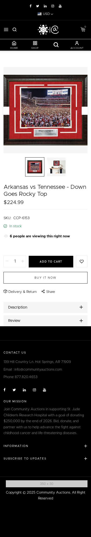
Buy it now (45, 277)
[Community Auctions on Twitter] (37, 6)
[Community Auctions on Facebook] (31, 6)
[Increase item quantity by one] (22, 261)
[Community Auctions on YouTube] (60, 6)
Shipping (10, 247)
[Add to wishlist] (82, 261)
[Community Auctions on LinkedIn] (45, 6)
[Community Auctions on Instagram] (52, 6)
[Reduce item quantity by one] (7, 261)
